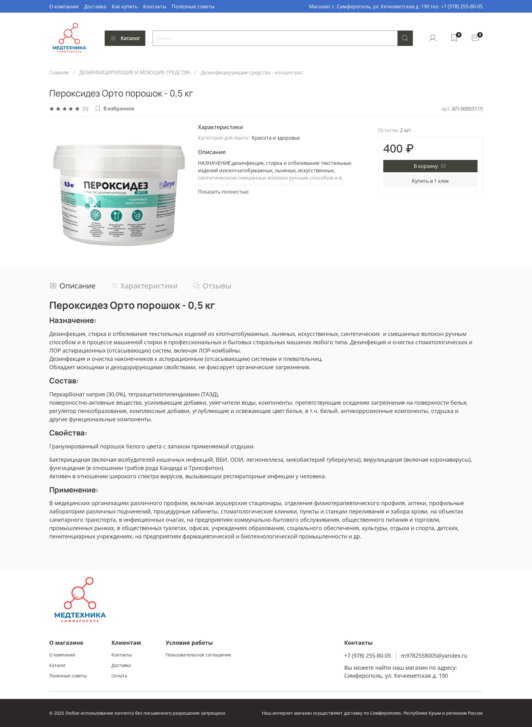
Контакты (154, 6)
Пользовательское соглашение (198, 655)
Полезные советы (193, 6)
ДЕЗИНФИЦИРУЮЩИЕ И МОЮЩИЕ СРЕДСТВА (134, 72)
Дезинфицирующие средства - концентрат (252, 72)
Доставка (95, 6)
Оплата (119, 676)
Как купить (125, 6)
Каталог (130, 38)
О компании (64, 6)
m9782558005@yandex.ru (434, 655)
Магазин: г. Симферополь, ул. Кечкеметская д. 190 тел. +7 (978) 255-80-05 (396, 6)
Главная (59, 72)
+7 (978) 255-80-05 (367, 655)
